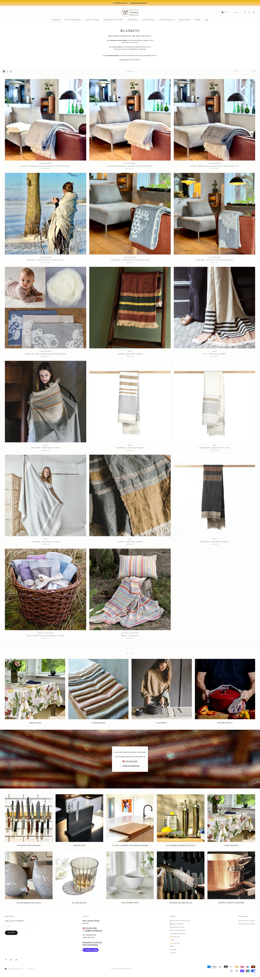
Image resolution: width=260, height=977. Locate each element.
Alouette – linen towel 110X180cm (130, 542)
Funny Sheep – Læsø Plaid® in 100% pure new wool (130, 260)
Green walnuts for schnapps (246, 921)
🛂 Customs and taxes (177, 924)
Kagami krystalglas (167, 20)
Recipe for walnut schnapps (246, 924)
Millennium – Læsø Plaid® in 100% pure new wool (45, 260)
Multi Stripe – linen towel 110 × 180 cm (45, 448)
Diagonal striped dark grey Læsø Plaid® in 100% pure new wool (214, 166)
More (207, 20)
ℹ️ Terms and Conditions (177, 930)
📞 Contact (173, 949)
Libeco (130, 351)
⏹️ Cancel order (175, 937)
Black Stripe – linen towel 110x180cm (214, 542)
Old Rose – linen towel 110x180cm (130, 354)
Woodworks (56, 20)
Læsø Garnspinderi (46, 163)
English (236, 12)
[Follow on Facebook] (6, 960)
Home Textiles (132, 20)
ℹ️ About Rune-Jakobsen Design (180, 921)
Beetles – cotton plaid (130, 635)
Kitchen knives (184, 20)
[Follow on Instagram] (11, 960)
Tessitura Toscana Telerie (45, 633)
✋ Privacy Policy (175, 943)
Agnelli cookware (92, 20)
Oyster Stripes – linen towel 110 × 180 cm (214, 448)
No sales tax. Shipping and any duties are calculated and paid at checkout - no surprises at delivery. (135, 3)
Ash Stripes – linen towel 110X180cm (130, 448)
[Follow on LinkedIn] (16, 960)
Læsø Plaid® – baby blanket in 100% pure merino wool (45, 354)
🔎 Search (173, 952)
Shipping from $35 (110, 2)
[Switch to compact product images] (11, 71)
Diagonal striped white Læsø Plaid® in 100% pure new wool (130, 166)
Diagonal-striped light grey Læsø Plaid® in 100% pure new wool (45, 166)
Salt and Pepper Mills (73, 20)
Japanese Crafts (148, 20)
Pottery (198, 20)
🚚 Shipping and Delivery (177, 927)
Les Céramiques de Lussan (113, 20)
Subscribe (11, 932)
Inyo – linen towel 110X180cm (214, 354)
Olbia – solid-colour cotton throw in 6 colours (45, 635)
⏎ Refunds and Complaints (178, 933)
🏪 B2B (172, 946)
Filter (253, 71)
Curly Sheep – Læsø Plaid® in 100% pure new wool (214, 260)
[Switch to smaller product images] (7, 71)
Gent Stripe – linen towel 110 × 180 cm (45, 542)
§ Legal (172, 940)
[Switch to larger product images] (4, 71)
